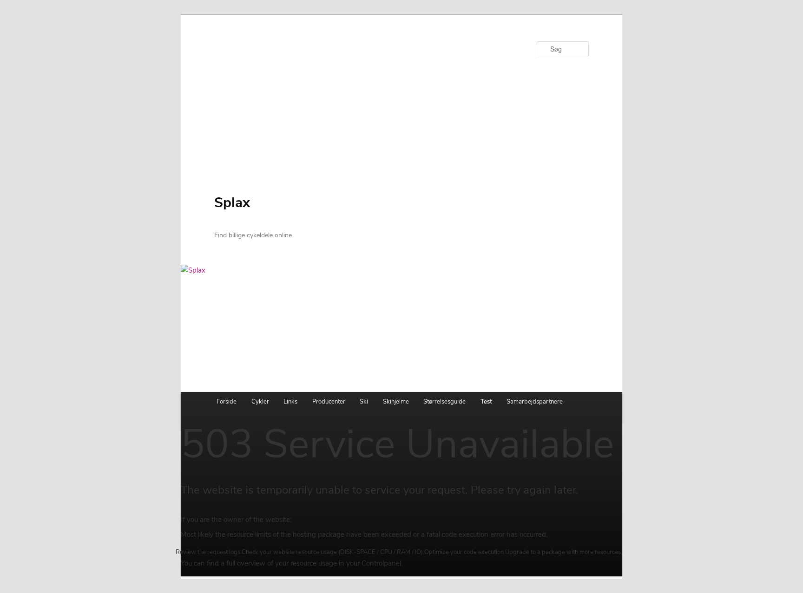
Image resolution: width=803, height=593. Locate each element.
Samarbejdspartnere (535, 402)
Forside (227, 402)
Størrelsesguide (444, 402)
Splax (232, 202)
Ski (364, 402)
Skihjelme (396, 402)
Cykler (260, 402)
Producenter (328, 402)
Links (290, 402)
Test (486, 402)
